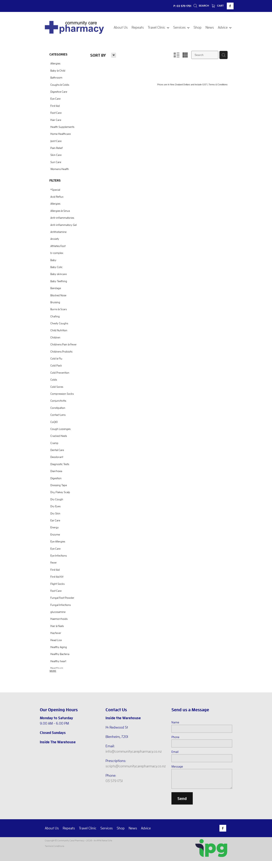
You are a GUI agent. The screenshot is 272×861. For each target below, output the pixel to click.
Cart (220, 6)
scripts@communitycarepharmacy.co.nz (136, 766)
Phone (175, 737)
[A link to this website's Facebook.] (230, 6)
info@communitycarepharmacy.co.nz (134, 751)
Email (174, 751)
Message (177, 766)
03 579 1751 (114, 781)
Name (175, 722)
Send (182, 798)
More (53, 671)
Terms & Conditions (54, 846)
